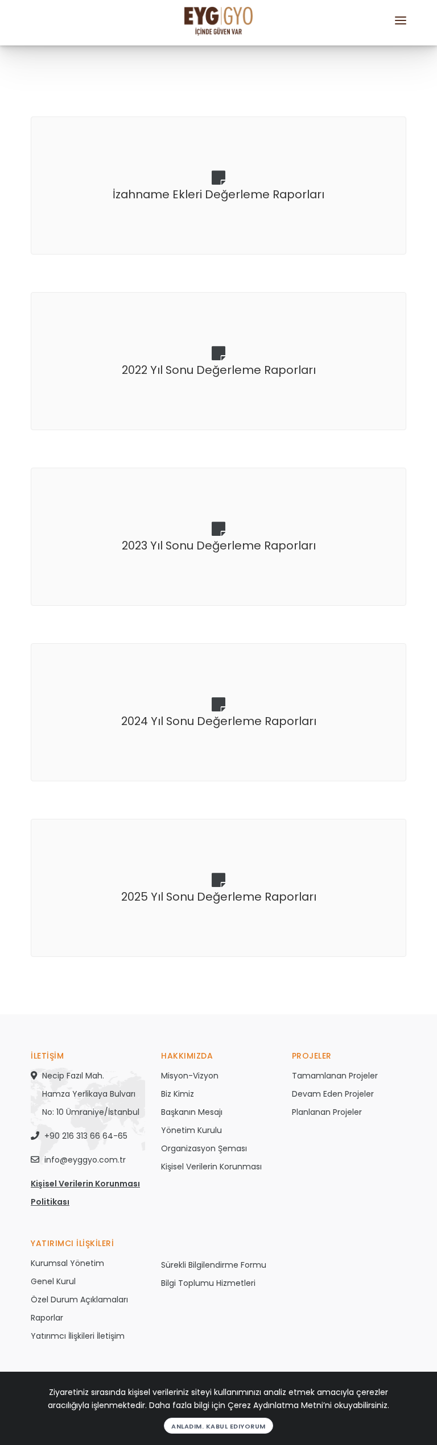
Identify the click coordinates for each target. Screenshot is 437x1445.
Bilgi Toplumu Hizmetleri (208, 1283)
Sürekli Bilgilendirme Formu (213, 1265)
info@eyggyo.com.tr (85, 1159)
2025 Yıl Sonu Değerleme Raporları (218, 897)
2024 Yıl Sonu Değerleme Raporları (218, 721)
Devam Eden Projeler (333, 1094)
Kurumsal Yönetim (67, 1263)
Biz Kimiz (177, 1094)
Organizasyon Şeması (204, 1148)
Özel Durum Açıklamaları (79, 1299)
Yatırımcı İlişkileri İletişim (78, 1336)
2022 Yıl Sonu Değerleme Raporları (219, 370)
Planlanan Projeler (327, 1112)
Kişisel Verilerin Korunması (211, 1166)
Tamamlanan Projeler (335, 1075)
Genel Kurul (53, 1281)
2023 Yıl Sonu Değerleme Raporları (219, 545)
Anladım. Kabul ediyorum (218, 1426)
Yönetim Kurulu (191, 1130)
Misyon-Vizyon (189, 1075)
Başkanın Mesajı (191, 1112)
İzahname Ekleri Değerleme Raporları (218, 194)
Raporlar (47, 1317)
